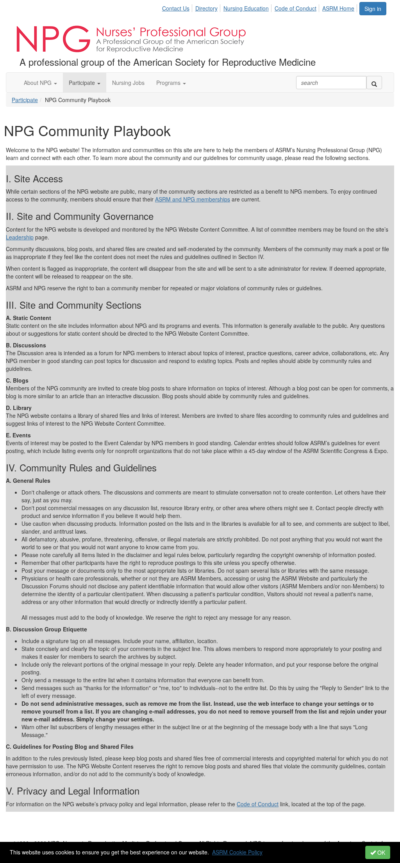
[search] (374, 82)
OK (380, 852)
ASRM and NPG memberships (192, 199)
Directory (206, 8)
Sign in (372, 9)
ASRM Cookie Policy (237, 852)
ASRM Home (338, 8)
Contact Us (175, 8)
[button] (40, 82)
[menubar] (260, 7)
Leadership (20, 237)
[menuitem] (178, 7)
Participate (25, 100)
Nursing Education (246, 8)
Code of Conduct (295, 8)
